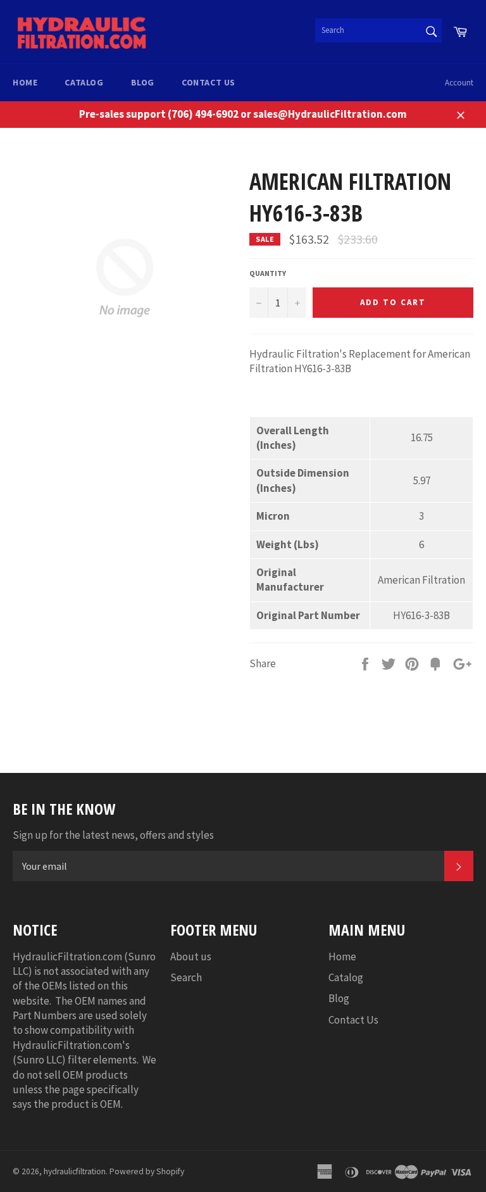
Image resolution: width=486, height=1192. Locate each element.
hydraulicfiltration (75, 1171)
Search (186, 977)
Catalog (84, 82)
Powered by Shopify (146, 1171)
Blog (142, 82)
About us (190, 956)
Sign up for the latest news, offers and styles (113, 835)
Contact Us (208, 82)
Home (25, 82)
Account (459, 82)
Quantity (267, 273)
